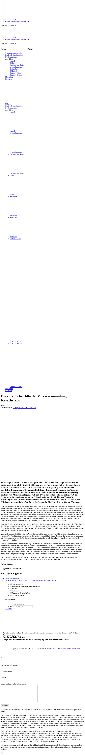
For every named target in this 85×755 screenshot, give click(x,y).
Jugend (12, 61)
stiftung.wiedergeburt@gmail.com (17, 21)
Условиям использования (73, 648)
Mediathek (9, 77)
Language (4, 25)
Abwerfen (8, 609)
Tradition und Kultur (17, 65)
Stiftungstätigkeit (18, 595)
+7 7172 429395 (11, 19)
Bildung (12, 63)
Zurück (3, 406)
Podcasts (15, 591)
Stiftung (8, 104)
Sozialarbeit (14, 69)
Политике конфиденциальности (56, 648)
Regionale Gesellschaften (14, 55)
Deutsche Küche (15, 73)
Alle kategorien (17, 584)
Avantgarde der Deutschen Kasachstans (26, 586)
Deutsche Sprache (16, 75)
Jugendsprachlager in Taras (10, 578)
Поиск (3, 49)
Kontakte (8, 79)
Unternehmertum (16, 67)
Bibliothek (13, 71)
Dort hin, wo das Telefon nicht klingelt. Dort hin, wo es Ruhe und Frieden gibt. (28, 580)
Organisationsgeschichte (13, 53)
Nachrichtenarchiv (11, 57)
